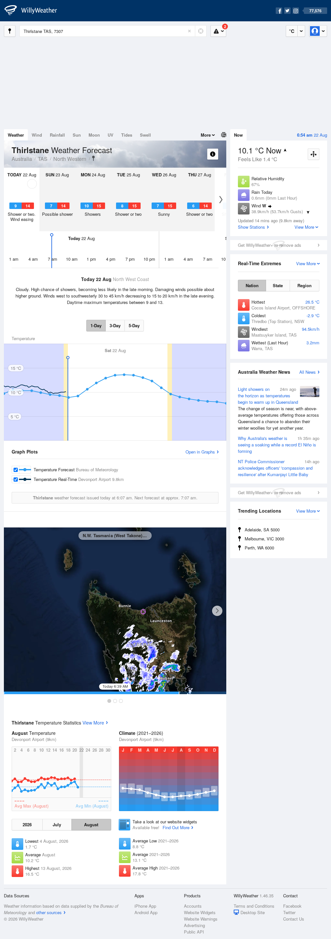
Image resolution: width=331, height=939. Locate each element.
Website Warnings (201, 919)
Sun (77, 135)
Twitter (289, 912)
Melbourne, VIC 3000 (264, 539)
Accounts (193, 906)
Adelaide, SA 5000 (262, 530)
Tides (126, 135)
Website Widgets (200, 912)
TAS (43, 158)
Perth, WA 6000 (259, 548)
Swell (145, 135)
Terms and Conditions (254, 906)
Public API (194, 932)
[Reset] (189, 31)
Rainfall (57, 135)
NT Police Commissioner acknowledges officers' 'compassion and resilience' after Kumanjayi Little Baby (278, 467)
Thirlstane (93, 158)
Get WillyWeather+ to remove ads (269, 245)
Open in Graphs (200, 452)
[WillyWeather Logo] (34, 10)
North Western (69, 158)
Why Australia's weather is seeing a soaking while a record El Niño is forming (278, 444)
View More (93, 722)
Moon (94, 135)
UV (110, 135)
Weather (16, 135)
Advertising (194, 925)
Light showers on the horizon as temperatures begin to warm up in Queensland (278, 408)
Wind (37, 135)
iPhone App (145, 906)
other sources (49, 912)
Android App (145, 912)
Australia (22, 158)
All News (307, 372)
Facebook (292, 906)
